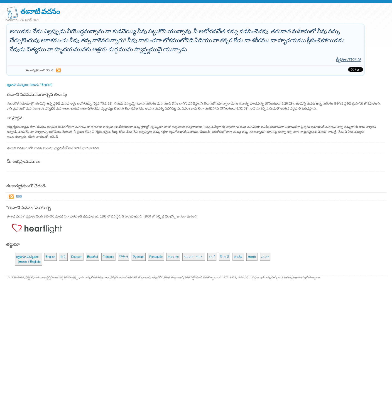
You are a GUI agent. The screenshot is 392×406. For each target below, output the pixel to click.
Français (108, 256)
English (50, 256)
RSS (19, 196)
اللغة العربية (194, 256)
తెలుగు (252, 256)
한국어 (123, 256)
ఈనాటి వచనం (40, 11)
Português (156, 256)
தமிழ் (238, 256)
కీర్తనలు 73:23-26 (348, 59)
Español (92, 256)
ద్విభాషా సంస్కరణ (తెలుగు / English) (29, 84)
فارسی (265, 256)
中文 (63, 256)
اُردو (212, 256)
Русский (138, 256)
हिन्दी (224, 256)
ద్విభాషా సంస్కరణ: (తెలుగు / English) (28, 259)
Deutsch (76, 256)
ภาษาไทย (173, 256)
